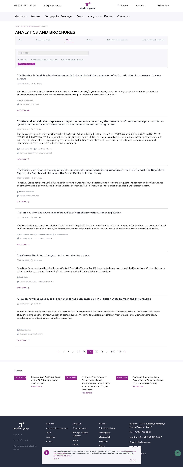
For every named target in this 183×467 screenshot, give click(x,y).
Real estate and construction (31, 334)
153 (119, 352)
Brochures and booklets (153, 40)
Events (108, 16)
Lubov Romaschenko (44, 149)
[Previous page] (58, 352)
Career (75, 444)
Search (124, 5)
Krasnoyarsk (104, 432)
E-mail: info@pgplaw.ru (140, 442)
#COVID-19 (23, 59)
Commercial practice (46, 282)
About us (19, 16)
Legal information (21, 440)
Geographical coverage (57, 428)
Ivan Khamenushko (26, 149)
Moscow (103, 424)
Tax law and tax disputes (29, 104)
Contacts (122, 16)
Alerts (68, 40)
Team (80, 16)
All (20, 40)
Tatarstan (103, 441)
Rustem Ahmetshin (26, 100)
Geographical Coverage (58, 16)
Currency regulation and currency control (36, 153)
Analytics (93, 16)
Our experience (79, 428)
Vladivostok (104, 437)
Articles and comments (117, 40)
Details (56, 459)
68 (84, 352)
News (18, 371)
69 (90, 352)
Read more (21, 110)
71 (102, 352)
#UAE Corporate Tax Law (72, 59)
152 (112, 352)
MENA (102, 446)
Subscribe (163, 5)
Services (35, 16)
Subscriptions (139, 453)
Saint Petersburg (107, 428)
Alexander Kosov (61, 234)
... (73, 352)
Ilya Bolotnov (24, 277)
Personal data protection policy (25, 447)
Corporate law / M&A (28, 282)
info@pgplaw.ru (52, 5)
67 (78, 352)
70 (96, 352)
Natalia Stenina (25, 330)
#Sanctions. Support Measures (44, 59)
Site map (17, 434)
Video (89, 40)
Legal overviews (43, 40)
